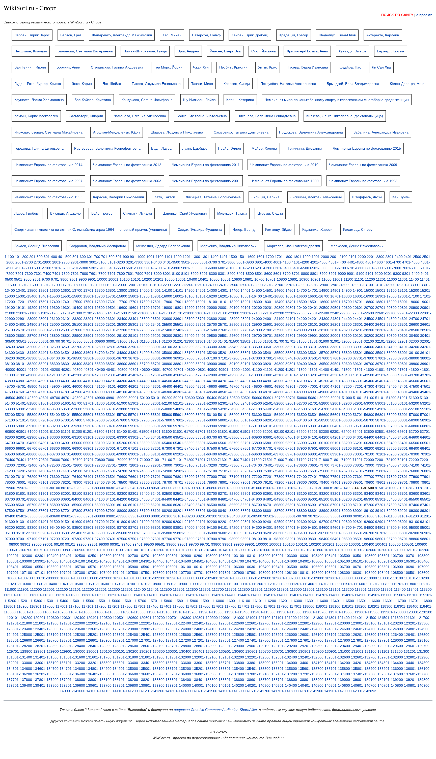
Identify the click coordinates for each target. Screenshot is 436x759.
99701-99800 (210, 544)
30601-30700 (49, 341)
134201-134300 (363, 663)
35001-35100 (184, 353)
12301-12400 (205, 285)
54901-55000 (386, 409)
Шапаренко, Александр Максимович (122, 35)
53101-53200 (408, 403)
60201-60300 (296, 426)
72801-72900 (139, 465)
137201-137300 (310, 674)
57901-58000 (206, 420)
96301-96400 (296, 533)
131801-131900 (152, 657)
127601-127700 (310, 640)
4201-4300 (319, 262)
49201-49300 (386, 392)
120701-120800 (178, 618)
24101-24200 (296, 319)
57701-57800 (161, 420)
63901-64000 (273, 437)
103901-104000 (46, 561)
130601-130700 (258, 651)
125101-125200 (72, 635)
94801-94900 (386, 527)
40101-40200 (49, 370)
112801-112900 (263, 589)
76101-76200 (26, 477)
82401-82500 (161, 493)
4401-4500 (355, 262)
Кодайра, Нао (350, 67)
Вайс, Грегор (102, 213)
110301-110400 (44, 584)
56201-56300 (251, 415)
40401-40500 (116, 370)
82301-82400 (139, 493)
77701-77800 (386, 477)
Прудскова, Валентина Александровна (311, 132)
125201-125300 (99, 635)
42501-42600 (161, 375)
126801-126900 (99, 640)
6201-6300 (263, 268)
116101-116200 (263, 601)
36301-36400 (49, 358)
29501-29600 (228, 336)
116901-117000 (42, 606)
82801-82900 (251, 493)
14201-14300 (206, 290)
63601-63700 (206, 437)
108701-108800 (46, 578)
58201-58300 (273, 420)
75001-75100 (206, 471)
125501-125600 (178, 635)
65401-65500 (184, 443)
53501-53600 (71, 409)
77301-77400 (296, 477)
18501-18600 (318, 302)
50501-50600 (251, 398)
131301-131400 (19, 657)
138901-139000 (337, 680)
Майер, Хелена (264, 148)
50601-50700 (274, 398)
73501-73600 (296, 465)
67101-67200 (139, 448)
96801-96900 (408, 533)
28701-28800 (49, 336)
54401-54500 (273, 409)
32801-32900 (116, 347)
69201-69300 (184, 454)
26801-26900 (49, 330)
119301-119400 (237, 612)
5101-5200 (61, 268)
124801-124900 (416, 629)
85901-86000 (94, 505)
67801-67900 (296, 448)
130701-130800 (284, 651)
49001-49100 (341, 392)
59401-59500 (116, 426)
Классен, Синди (237, 84)
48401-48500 (206, 392)
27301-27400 (161, 330)
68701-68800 (71, 454)
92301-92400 (251, 522)
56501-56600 (318, 415)
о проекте (424, 15)
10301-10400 (186, 279)
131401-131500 (46, 657)
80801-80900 (229, 488)
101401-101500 (231, 550)
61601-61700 (183, 432)
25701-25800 (228, 324)
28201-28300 (363, 330)
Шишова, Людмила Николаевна (177, 132)
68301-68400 (408, 448)
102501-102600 (99, 556)
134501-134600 (19, 669)
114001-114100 (145, 595)
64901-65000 (71, 443)
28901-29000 (94, 336)
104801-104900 (284, 561)
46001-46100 (94, 386)
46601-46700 (228, 386)
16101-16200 (206, 296)
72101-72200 (408, 460)
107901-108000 (257, 573)
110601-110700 (122, 584)
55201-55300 (26, 415)
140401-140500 (310, 685)
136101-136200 (19, 674)
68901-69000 (116, 454)
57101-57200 (26, 420)
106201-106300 (231, 567)
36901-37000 (184, 358)
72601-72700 (94, 465)
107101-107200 (46, 573)
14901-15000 (363, 290)
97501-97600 (139, 539)
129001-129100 (257, 646)
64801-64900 (49, 443)
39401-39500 (318, 364)
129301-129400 (337, 646)
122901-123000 (337, 623)
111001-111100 (226, 584)
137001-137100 (257, 674)
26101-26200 (318, 324)
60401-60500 (341, 426)
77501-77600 (341, 477)
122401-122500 (204, 623)
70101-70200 (386, 454)
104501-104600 (204, 561)
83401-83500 (386, 493)
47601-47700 (26, 392)
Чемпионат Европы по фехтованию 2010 (284, 165)
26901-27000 (71, 330)
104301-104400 (152, 561)
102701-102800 (152, 556)
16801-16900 (363, 296)
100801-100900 (72, 550)
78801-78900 (206, 482)
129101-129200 (284, 646)
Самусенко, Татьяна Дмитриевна (241, 132)
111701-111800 (404, 584)
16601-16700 (318, 296)
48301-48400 (184, 392)
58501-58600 (341, 420)
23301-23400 (116, 319)
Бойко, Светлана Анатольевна (202, 116)
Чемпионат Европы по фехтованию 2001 (206, 181)
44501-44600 (184, 381)
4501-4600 (374, 262)
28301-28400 (386, 330)
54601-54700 (318, 409)
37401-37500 (296, 358)
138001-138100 (99, 680)
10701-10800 (276, 279)
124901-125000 (19, 635)
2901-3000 (79, 262)
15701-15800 (116, 296)
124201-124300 (257, 629)
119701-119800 (341, 612)
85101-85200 (341, 499)
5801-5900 (190, 268)
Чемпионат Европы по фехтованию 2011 (206, 165)
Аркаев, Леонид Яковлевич (36, 246)
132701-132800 (390, 657)
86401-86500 (206, 505)
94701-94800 (363, 527)
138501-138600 (231, 680)
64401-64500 (386, 437)
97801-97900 (206, 539)
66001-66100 (318, 443)
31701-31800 (296, 341)
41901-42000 (26, 375)
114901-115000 (379, 595)
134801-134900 (99, 669)
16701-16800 (341, 296)
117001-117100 (68, 606)
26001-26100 (296, 324)
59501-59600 (139, 426)
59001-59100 (26, 426)
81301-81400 (340, 488)
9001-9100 (355, 274)
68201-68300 (386, 448)
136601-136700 (152, 674)
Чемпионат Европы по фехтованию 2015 (367, 148)
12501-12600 (250, 285)
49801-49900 (94, 398)
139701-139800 (125, 685)
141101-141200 (125, 691)
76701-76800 (161, 477)
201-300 (36, 257)
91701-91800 (116, 522)
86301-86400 (184, 505)
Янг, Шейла (111, 84)
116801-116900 (16, 606)
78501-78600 (139, 482)
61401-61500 (138, 432)
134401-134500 (416, 663)
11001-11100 (343, 279)
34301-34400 (26, 353)
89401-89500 (27, 516)
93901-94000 (184, 527)
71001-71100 (161, 460)
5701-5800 (171, 268)
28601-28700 (26, 336)
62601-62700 (408, 432)
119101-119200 (185, 612)
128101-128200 (19, 646)
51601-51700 (71, 403)
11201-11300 (386, 279)
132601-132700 (363, 657)
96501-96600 (341, 533)
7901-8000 (153, 274)
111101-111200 (251, 584)
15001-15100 (386, 290)
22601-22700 (385, 313)
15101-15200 (408, 290)
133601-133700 (204, 663)
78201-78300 (71, 482)
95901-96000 (206, 533)
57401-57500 (94, 420)
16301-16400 (251, 296)
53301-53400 (26, 409)
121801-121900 (46, 623)
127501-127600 (284, 640)
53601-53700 (94, 409)
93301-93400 (49, 527)
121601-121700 (416, 618)
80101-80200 (72, 488)
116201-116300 (289, 601)
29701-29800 (273, 336)
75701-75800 (363, 471)
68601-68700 (49, 454)
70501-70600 (49, 460)
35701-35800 (341, 353)
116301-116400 (315, 601)
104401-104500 (178, 561)
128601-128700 (152, 646)
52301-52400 (228, 403)
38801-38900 (184, 364)
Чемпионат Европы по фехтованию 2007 (48, 181)
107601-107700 (178, 573)
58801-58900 (408, 420)
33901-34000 (363, 347)
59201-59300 (71, 426)
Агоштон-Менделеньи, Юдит (116, 132)
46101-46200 (116, 386)
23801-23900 (228, 319)
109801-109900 (338, 578)
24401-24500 (363, 319)
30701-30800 (72, 341)
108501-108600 (416, 573)
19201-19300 (49, 308)
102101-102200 (416, 550)
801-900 (122, 257)
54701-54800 (341, 409)
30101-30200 (363, 336)
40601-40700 (161, 370)
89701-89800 (94, 516)
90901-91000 (363, 516)
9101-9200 (374, 274)
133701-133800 (231, 663)
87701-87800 (71, 511)
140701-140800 (390, 685)
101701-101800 (310, 550)
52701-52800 (318, 403)
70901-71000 (139, 460)
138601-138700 (257, 680)
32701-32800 (94, 347)
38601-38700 (139, 364)
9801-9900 (78, 279)
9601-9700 (41, 279)
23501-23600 (161, 319)
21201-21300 (71, 313)
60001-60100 (251, 426)
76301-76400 (71, 477)
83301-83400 (363, 493)
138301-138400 (178, 680)
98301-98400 (318, 539)
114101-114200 (171, 595)
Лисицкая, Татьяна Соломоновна (213, 197)
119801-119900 (367, 612)
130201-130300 (152, 651)
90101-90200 (184, 516)
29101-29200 (139, 336)
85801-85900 (71, 505)
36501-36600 (94, 358)
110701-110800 (148, 584)
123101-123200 (390, 623)
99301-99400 (120, 544)
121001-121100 (257, 618)
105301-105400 (416, 561)
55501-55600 (94, 415)
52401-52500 (251, 403)
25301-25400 (139, 324)
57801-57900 (184, 420)
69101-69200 (161, 454)
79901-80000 (27, 488)
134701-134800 (72, 669)
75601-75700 (341, 471)
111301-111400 (302, 584)
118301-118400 (405, 606)
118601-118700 (55, 612)
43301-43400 (341, 375)
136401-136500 (99, 674)
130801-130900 (311, 651)
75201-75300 (251, 471)
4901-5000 (24, 268)
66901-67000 (94, 448)
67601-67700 (251, 448)
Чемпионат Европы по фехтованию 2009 (363, 165)
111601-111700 (378, 584)
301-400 (50, 257)
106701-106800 (363, 567)
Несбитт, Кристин (233, 67)
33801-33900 (341, 347)
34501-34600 (71, 353)
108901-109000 (99, 578)
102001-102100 (390, 550)
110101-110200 (416, 578)
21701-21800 (183, 313)
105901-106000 (152, 567)
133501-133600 (178, 663)
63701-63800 (228, 437)
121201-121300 (310, 618)
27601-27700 (228, 330)
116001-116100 (237, 601)
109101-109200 (152, 578)
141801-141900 (310, 691)
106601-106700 (337, 567)
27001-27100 (94, 330)
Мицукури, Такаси (232, 213)
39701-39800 (386, 364)
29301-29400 (184, 336)
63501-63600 (184, 437)
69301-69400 (206, 454)
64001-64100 (296, 437)
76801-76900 (184, 477)
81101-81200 (296, 488)
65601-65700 (228, 443)
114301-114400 (223, 595)
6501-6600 (319, 268)
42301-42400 (116, 375)
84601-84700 (228, 499)
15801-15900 (139, 296)
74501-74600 (94, 471)
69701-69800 (296, 454)
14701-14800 (318, 290)
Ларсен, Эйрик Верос (32, 35)
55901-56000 (184, 415)
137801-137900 (46, 680)
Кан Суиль (401, 197)
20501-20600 (341, 308)
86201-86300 (161, 505)
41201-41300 (296, 370)
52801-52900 (341, 403)
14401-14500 (251, 290)
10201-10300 (164, 279)
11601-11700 (49, 285)
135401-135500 (257, 669)
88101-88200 (161, 511)
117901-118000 (301, 606)
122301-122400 (178, 623)
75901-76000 (408, 471)
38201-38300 (49, 364)
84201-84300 (139, 499)
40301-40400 (94, 370)
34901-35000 (161, 353)
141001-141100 (99, 691)
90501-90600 (274, 516)
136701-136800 (178, 674)
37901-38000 (408, 358)
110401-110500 (70, 584)
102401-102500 (72, 556)
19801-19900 (184, 308)
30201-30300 (386, 336)
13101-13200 (384, 285)
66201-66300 (363, 443)
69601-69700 (273, 454)
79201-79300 (296, 482)
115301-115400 (55, 601)
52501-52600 (273, 403)
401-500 (64, 257)
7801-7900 (134, 274)
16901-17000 (386, 296)
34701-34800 (116, 353)
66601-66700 (26, 448)
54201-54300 (228, 409)
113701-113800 (68, 595)
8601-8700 (282, 274)
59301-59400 (94, 426)
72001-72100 (385, 460)
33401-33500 (251, 347)
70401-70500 (27, 460)
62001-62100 (273, 432)
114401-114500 (249, 595)
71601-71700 (296, 460)
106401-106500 (284, 567)
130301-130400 (178, 651)
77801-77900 (408, 477)
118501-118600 (29, 612)
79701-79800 (408, 482)
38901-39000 (206, 364)
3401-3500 (171, 262)
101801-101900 (337, 550)
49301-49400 (408, 392)
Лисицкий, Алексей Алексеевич (316, 197)
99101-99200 (76, 544)
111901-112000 (29, 589)
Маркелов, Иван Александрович (293, 246)
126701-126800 (72, 640)
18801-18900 (386, 302)
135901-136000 (390, 669)
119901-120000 (393, 612)
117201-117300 (119, 606)
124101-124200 (231, 629)
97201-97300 (71, 539)
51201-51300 (408, 398)
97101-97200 (49, 539)
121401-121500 (363, 618)
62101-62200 (296, 432)
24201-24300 (318, 319)
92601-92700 (318, 522)
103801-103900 (19, 561)
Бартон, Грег (70, 35)
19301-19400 (71, 308)
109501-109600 (258, 578)
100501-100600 (414, 544)
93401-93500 (71, 527)
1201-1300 (191, 257)
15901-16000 (161, 296)
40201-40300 (72, 370)
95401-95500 (94, 533)
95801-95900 (184, 533)
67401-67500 (206, 448)
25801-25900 (251, 324)
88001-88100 (139, 511)
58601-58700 (363, 420)
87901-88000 (116, 511)
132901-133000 (19, 663)
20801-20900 (408, 308)
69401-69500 (228, 454)
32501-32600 (49, 347)
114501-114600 (275, 595)
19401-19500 (94, 308)
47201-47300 (363, 386)
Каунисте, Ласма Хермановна (39, 100)
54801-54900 (363, 409)
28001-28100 (318, 330)
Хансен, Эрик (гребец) (249, 35)
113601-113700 (42, 595)
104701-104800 (257, 561)
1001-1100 (155, 257)
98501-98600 (363, 539)
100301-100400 (361, 544)
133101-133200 (72, 663)
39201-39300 (273, 364)
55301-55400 (49, 415)
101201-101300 (178, 550)
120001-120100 (419, 612)
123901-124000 (178, 629)
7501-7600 (79, 274)
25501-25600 (184, 324)
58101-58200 (251, 420)
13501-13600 (49, 290)
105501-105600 (46, 567)
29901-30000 (318, 336)
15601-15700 (94, 296)
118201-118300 (379, 606)
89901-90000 (139, 516)
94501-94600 (318, 527)
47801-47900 (71, 392)
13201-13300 (407, 285)
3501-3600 (190, 262)
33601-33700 (296, 347)
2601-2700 (24, 262)
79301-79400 (318, 482)
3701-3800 (226, 262)
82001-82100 (71, 493)
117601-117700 (223, 606)
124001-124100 (204, 629)
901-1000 (137, 257)
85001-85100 (318, 499)
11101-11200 (364, 279)
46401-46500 (184, 386)
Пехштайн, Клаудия (30, 51)
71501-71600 (273, 460)
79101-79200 (273, 482)
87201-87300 (386, 505)
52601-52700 (296, 403)
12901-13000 (339, 285)
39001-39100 (228, 364)
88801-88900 (318, 511)
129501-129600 (390, 646)
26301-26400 (363, 324)
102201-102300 (19, 556)
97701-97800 (184, 539)
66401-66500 (408, 443)
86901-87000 (318, 505)
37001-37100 (206, 358)
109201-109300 (179, 578)
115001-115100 (405, 595)
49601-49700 (49, 398)
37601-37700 (341, 358)
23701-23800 (206, 319)
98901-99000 (31, 544)
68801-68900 (94, 454)
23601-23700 (184, 319)
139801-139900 (152, 685)
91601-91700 (94, 522)
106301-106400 (257, 567)
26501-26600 (408, 324)
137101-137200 (284, 674)
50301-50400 (206, 398)
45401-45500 (386, 381)
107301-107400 (99, 573)
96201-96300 (273, 533)
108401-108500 (390, 573)
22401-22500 (340, 313)
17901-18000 (184, 302)
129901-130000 (72, 651)
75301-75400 (273, 471)
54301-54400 (251, 409)
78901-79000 (228, 482)
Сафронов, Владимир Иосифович (97, 246)
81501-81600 (385, 488)
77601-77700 (363, 477)
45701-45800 (26, 386)
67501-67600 (228, 448)
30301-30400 (408, 336)
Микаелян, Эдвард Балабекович (163, 246)
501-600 (79, 257)
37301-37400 (273, 358)
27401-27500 (184, 330)
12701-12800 (295, 285)
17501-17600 (94, 302)
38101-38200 (26, 364)
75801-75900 (386, 471)
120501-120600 (125, 618)
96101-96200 (251, 533)
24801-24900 (26, 324)
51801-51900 (116, 403)
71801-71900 (340, 460)
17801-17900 (161, 302)
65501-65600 (206, 443)
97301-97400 (94, 539)
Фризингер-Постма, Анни (307, 51)
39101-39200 (251, 364)
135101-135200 (178, 669)
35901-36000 (386, 353)
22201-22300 (296, 313)
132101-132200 (231, 657)
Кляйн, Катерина (240, 100)
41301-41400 (318, 370)
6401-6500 (300, 268)
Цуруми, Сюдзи (270, 213)
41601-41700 (385, 370)
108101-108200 (310, 573)
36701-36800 (139, 358)
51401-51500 (26, 403)
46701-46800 (251, 386)
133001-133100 (46, 663)
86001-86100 (116, 505)
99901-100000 (256, 544)
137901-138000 (72, 680)
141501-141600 (231, 691)
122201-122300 (152, 623)
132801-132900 (416, 657)
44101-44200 (94, 381)
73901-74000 (386, 465)
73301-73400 (251, 465)
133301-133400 (125, 663)
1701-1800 (283, 257)
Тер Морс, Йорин (168, 67)
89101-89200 (386, 511)
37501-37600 (318, 358)
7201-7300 (24, 274)
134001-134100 (310, 663)
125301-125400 (125, 635)
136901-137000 (231, 674)
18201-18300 (251, 302)
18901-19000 (408, 302)
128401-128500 (99, 646)
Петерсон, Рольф (206, 35)
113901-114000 (119, 595)
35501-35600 (296, 353)
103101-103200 (257, 556)
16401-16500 (273, 296)
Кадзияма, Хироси (317, 229)
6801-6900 (374, 268)
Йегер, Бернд (243, 229)
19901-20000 (206, 308)
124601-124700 (363, 629)
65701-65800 (251, 443)
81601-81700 (408, 488)
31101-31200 (161, 341)
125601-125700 (204, 635)
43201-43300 (318, 375)
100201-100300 (335, 544)
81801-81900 (26, 493)
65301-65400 (161, 443)
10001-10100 (119, 279)
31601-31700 (273, 341)
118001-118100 (327, 606)
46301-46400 (161, 386)
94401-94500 (296, 527)
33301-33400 (228, 347)
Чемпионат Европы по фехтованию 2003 (127, 181)
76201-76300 (49, 477)
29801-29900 (296, 336)
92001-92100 (184, 522)
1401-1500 (228, 257)
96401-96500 (318, 533)
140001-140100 (204, 685)
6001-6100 (226, 268)
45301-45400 (363, 381)
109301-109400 (205, 578)
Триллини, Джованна (305, 148)
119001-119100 (159, 612)
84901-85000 (296, 499)
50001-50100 (139, 398)
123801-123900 (152, 629)
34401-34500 (49, 353)
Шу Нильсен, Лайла (199, 100)
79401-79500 (341, 482)
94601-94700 (341, 527)
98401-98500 (341, 539)
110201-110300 (18, 584)
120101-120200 (19, 618)
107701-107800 (204, 573)
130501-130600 (231, 651)
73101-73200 (206, 465)
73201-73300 (228, 465)
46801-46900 (273, 386)
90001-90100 (161, 516)
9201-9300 (392, 274)
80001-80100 (49, 488)
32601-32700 (71, 347)
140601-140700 (363, 685)
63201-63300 (116, 437)
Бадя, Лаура (161, 148)
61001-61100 (49, 432)
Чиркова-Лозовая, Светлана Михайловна (48, 132)
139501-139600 (72, 685)
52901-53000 (363, 403)
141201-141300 (151, 691)
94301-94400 (273, 527)
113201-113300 (367, 589)
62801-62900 (26, 437)
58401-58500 (318, 420)
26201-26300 (341, 324)
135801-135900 (363, 669)
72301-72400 (26, 465)
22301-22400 (318, 313)
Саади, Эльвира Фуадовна (200, 229)
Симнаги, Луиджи (137, 213)
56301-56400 (273, 415)
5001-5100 (42, 268)
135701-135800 (337, 669)
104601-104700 (231, 561)
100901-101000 (99, 550)
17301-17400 (49, 302)
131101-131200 (390, 651)
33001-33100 (161, 347)
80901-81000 (251, 488)
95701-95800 (161, 533)
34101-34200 (408, 347)
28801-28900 (71, 336)
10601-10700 (253, 279)
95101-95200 (26, 533)
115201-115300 (29, 601)
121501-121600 (390, 618)
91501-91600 (71, 522)
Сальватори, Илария (86, 116)
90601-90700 (296, 516)
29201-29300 (161, 336)
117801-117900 (275, 606)
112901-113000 (289, 589)
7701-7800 (116, 274)
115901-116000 (211, 601)
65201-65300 (139, 443)
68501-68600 (26, 454)
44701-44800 (228, 381)
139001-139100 (363, 680)
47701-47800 (49, 392)
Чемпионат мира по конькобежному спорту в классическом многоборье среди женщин (337, 100)
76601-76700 (139, 477)
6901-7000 (392, 268)
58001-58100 (228, 420)
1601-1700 (265, 257)
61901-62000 (251, 432)
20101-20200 (251, 308)
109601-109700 (285, 578)
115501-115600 (107, 601)
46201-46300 (139, 386)
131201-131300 (416, 651)
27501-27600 (206, 330)
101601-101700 (284, 550)
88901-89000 (341, 511)
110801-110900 (174, 584)
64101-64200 (318, 437)
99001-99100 (53, 544)
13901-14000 (139, 290)
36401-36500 (71, 358)
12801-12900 (317, 285)
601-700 (93, 257)
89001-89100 (363, 511)
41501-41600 (363, 370)
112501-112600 (185, 589)
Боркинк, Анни (68, 67)
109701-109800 (311, 578)
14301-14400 (228, 290)
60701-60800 (408, 426)
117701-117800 (249, 606)
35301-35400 (251, 353)
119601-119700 (315, 612)
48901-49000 (318, 392)
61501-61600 (161, 432)
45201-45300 (341, 381)
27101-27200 (116, 330)
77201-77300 (273, 477)
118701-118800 (81, 612)
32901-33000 (139, 347)
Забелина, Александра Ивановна (380, 132)
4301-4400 (337, 262)
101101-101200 (151, 550)
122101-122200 (125, 623)
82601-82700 (206, 493)
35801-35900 (363, 353)
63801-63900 (251, 437)
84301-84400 (161, 499)
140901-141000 (72, 691)
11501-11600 (27, 285)
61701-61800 (206, 432)
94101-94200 (228, 527)
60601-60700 (386, 426)
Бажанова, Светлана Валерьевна (85, 51)
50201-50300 (184, 398)
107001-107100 (19, 573)
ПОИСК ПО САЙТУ (397, 15)
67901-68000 (318, 448)
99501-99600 (165, 544)
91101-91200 (408, 516)
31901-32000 (340, 341)
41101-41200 (273, 370)
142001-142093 (363, 691)
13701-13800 (94, 290)
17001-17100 (408, 296)
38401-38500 (94, 364)
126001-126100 (310, 635)
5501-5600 (134, 268)
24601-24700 (408, 319)
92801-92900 (363, 522)
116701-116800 (419, 601)
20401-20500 (318, 308)
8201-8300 (208, 274)
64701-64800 (26, 443)
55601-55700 (116, 415)
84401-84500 (184, 499)
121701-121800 (19, 623)
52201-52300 (206, 403)
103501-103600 (363, 556)
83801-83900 (49, 499)
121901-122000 (72, 623)
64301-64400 (363, 437)
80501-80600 (161, 488)
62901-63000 (49, 437)
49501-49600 (27, 398)
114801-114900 (353, 595)
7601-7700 (97, 274)
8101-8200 (190, 274)
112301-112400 (133, 589)
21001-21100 (26, 313)
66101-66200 (341, 443)
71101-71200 (183, 460)
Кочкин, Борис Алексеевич (36, 116)
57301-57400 (71, 420)
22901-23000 (26, 319)
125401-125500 (152, 635)
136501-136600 (125, 674)
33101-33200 (184, 347)
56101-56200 (228, 415)
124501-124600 (337, 629)
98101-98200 (273, 539)
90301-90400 (229, 516)
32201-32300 (408, 341)
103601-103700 (390, 556)
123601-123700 (99, 629)
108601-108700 (20, 578)
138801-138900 (310, 680)
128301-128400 (72, 646)
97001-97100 (26, 539)
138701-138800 (284, 680)
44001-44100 (71, 381)
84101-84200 (116, 499)
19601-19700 (139, 308)
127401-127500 (257, 640)
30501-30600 (27, 341)
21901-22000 (228, 313)
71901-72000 (363, 460)
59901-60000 (228, 426)
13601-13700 (71, 290)
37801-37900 (386, 358)
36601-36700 (116, 358)
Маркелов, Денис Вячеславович (357, 246)
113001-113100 (315, 589)
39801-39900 (408, 364)
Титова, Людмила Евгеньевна (156, 84)
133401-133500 (152, 663)
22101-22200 (273, 313)
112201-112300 (107, 589)
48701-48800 (273, 392)
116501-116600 (367, 601)
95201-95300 (49, 533)
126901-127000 (125, 640)
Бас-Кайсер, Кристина (92, 100)
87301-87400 (408, 505)
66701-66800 (49, 448)
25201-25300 (116, 324)
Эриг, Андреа (188, 51)
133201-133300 (99, 663)
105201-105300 (390, 561)
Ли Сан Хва (381, 67)
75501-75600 (318, 471)
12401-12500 (227, 285)
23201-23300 (94, 319)
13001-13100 (362, 285)
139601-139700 (99, 685)
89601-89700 (72, 516)
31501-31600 (251, 341)
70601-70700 (72, 460)
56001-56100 (206, 415)
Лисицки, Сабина (265, 197)
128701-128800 (178, 646)
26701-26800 (26, 330)
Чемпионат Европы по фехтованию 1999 (285, 181)
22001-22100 (251, 313)
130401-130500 (205, 651)
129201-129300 (310, 646)
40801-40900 (206, 370)
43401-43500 (363, 375)
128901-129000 (231, 646)
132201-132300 (257, 657)
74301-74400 (49, 471)
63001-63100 (71, 437)
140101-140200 (231, 685)
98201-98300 (296, 539)
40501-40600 (139, 370)
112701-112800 (237, 589)
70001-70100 (363, 454)
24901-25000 (49, 324)
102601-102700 (125, 556)
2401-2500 (412, 257)
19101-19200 (26, 308)
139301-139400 (19, 685)
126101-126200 (337, 635)
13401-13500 (26, 290)
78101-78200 (49, 482)
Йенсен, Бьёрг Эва (225, 51)
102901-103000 (204, 556)
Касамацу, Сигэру (357, 229)
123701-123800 (125, 629)
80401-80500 (139, 488)
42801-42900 (228, 375)
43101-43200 (296, 375)
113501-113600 (16, 595)
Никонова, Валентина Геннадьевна (266, 116)
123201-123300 (416, 623)
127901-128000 (390, 640)
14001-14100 (161, 290)
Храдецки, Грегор (293, 35)
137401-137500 (363, 674)
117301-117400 (145, 606)
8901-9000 (337, 274)
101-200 (21, 257)
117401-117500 (171, 606)
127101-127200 (178, 640)
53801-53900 (139, 409)
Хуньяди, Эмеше (352, 51)
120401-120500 (99, 618)
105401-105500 (19, 567)
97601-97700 (161, 539)
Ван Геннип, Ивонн (30, 67)
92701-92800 (341, 522)
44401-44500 (161, 381)
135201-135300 (204, 669)
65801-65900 (273, 443)
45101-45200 (318, 381)
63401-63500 (161, 437)
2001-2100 (338, 257)
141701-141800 (284, 691)
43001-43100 (273, 375)
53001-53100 (386, 403)
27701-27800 (251, 330)
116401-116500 (341, 601)
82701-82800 (228, 493)
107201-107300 (72, 573)
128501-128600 (125, 646)
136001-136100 (416, 669)
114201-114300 (197, 595)
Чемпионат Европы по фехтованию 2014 (48, 165)
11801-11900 (93, 285)
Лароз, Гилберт (27, 213)
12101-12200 (160, 285)
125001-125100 (46, 635)
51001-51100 (363, 398)
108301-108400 (363, 573)
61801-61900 (228, 432)
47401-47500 (408, 386)
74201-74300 (26, 471)
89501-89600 (49, 516)
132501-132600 (337, 657)
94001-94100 (206, 527)
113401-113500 (419, 589)
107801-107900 (231, 573)
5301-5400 (97, 268)
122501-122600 (231, 623)
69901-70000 (341, 454)
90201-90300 (206, 516)
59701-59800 (184, 426)
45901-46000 (71, 386)
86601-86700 (251, 505)
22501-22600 (363, 313)
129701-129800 (19, 651)
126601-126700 (46, 640)
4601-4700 (392, 262)
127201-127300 (204, 640)
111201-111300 (276, 584)
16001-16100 (184, 296)
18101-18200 (228, 302)
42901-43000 (251, 375)
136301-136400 (72, 674)
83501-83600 (408, 493)
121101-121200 (284, 618)
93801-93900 (161, 527)
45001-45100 (296, 381)
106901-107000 (416, 567)
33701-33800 (318, 347)
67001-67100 (116, 448)
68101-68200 (363, 448)
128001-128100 (416, 640)
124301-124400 (284, 629)
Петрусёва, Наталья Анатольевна (288, 84)
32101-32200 (385, 341)
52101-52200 (184, 403)
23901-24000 (251, 319)
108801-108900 (73, 578)
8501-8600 (263, 274)
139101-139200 (390, 680)
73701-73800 (341, 465)
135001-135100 (152, 669)
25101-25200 (94, 324)
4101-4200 (300, 262)
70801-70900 (116, 460)
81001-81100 (273, 488)
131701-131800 (125, 657)
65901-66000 (296, 443)
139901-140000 (178, 685)
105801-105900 (125, 567)
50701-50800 (296, 398)
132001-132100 (204, 657)
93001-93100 (408, 522)
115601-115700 (133, 601)
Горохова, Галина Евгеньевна (39, 148)
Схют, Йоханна (263, 51)
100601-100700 (19, 550)
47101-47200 (341, 386)
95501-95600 (116, 533)
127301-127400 (231, 640)
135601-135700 (310, 669)
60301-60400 (318, 426)
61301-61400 (116, 432)
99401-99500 (143, 544)
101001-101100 (125, 550)
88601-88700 (273, 511)
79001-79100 (251, 482)
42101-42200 (71, 375)
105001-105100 (337, 561)
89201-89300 (408, 511)
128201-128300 (46, 646)
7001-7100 (411, 268)
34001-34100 (386, 347)
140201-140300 (257, 685)
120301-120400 (72, 618)
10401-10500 (209, 279)
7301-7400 (42, 274)
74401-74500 (71, 471)
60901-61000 (27, 432)
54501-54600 (296, 409)
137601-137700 (416, 674)
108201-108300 (337, 573)
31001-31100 (139, 341)
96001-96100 (228, 533)
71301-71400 (228, 460)
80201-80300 (94, 488)
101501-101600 (257, 550)
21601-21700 (161, 313)
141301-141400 (178, 691)
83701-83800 (26, 499)
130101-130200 (125, 651)
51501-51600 (49, 403)
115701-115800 (159, 601)
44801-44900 (251, 381)
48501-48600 (228, 392)
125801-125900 (257, 635)
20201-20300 (273, 308)
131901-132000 (178, 657)
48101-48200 (139, 392)
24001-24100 (273, 319)
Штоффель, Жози (367, 197)
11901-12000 (115, 285)
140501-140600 (337, 685)
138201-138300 (152, 680)
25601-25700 (206, 324)
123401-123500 (46, 629)
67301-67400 (184, 448)
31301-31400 (206, 341)
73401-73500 (273, 465)
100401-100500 (388, 544)
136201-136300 (46, 674)
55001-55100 (408, 409)
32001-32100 (363, 341)
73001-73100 (184, 465)
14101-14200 (184, 290)
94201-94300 (251, 527)
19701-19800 (161, 308)
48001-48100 (116, 392)
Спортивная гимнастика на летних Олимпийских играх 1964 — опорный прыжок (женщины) (90, 229)
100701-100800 (46, 550)
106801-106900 (390, 567)
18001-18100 (206, 302)
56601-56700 (341, 415)
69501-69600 (251, 454)
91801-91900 (139, 522)
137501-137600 (390, 674)
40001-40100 (27, 370)
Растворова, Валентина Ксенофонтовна (107, 148)
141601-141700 (257, 691)
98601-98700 (386, 539)
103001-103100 (231, 556)
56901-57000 (408, 415)
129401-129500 (363, 646)
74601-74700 (116, 471)
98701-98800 (408, 539)
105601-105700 (72, 567)
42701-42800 (206, 375)
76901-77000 (206, 477)
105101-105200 (363, 561)
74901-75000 (184, 471)
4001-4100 (282, 262)
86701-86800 (273, 505)
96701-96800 (386, 533)
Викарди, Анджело (65, 213)
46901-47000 (296, 386)
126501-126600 (19, 640)
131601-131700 (99, 657)
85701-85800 (49, 505)
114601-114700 (301, 595)
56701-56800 (363, 415)
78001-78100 (26, 482)
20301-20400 (296, 308)
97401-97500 (116, 539)
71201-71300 (206, 460)
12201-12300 (182, 285)
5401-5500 (116, 268)
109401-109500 (232, 578)
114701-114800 (327, 595)
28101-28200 (341, 330)
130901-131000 (337, 651)
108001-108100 (284, 573)
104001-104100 (72, 561)
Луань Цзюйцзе (194, 148)
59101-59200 (49, 426)
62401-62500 (363, 432)
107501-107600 (152, 573)
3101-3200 (116, 262)
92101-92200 (206, 522)
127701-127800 (337, 640)
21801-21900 (206, 313)
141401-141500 (204, 691)
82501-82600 (184, 493)
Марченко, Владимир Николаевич (228, 246)
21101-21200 (49, 313)
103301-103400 (310, 556)
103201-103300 (284, 556)
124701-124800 (390, 629)
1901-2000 (320, 257)
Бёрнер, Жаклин (390, 51)
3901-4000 (263, 262)
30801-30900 (94, 341)
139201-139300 (416, 680)
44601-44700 (206, 381)
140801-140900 (416, 685)
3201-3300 (134, 262)
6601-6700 (337, 268)
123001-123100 (363, 623)
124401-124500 (310, 629)
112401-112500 (159, 589)
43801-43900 (26, 381)
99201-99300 (98, 544)
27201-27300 (139, 330)
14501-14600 (273, 290)
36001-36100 (408, 353)
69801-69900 (318, 454)
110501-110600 (96, 584)
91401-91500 (49, 522)
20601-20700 (363, 308)
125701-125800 (231, 635)
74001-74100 (408, 465)
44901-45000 (273, 381)
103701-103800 (416, 556)
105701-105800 (99, 567)
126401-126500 (416, 635)
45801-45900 (49, 386)
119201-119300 (211, 612)
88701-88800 (296, 511)
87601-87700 (49, 511)
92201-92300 (228, 522)
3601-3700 (208, 262)
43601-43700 (408, 375)
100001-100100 (282, 544)
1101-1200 (173, 257)
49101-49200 (363, 392)
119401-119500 (263, 612)
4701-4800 (411, 262)
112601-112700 (211, 589)
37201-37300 (251, 358)
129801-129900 (46, 651)
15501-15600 (71, 296)
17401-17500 (71, 302)
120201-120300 (46, 618)
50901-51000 (341, 398)
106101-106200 (204, 567)
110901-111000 (200, 584)
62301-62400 (340, 432)
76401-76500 (94, 477)
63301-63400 (139, 437)
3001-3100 (97, 262)
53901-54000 (161, 409)
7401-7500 (61, 274)
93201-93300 (26, 527)
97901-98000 (228, 539)
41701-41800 (408, 370)
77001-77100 (228, 477)
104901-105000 (310, 561)
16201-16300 (228, 296)
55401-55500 (71, 415)
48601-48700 (251, 392)
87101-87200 (363, 505)
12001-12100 (137, 285)
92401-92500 (273, 522)
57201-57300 (49, 420)
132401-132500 (310, 657)
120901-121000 (231, 618)
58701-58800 (386, 420)
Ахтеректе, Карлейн (382, 35)
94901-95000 (408, 527)
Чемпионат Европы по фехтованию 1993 (48, 197)
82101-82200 (94, 493)
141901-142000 (337, 691)
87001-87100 (341, 505)
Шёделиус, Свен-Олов (337, 35)
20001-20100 (228, 308)
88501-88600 (251, 511)
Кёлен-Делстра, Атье (407, 84)
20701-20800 (386, 308)
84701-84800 (251, 499)
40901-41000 (229, 370)
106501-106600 (310, 567)
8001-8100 (171, 274)
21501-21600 (138, 313)
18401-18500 (296, 302)
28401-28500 (408, 330)
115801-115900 (185, 601)
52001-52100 (161, 403)
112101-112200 (81, 589)
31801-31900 (318, 341)
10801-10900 (298, 279)
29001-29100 (116, 336)
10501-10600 (231, 279)
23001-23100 (49, 319)
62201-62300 (318, 432)
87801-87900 (94, 511)
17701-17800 (139, 302)
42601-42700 (184, 375)
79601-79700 (386, 482)
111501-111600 (353, 584)
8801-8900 (319, 274)
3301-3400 (153, 262)
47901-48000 (94, 392)
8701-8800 (300, 274)
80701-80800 (206, 488)
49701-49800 (72, 398)
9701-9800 (59, 279)
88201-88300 (184, 511)
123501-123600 (72, 629)
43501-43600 (386, 375)
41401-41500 (340, 370)
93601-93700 (116, 527)
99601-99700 (188, 544)
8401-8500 (245, 274)
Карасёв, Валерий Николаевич (118, 197)
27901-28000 (296, 330)
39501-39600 (341, 364)
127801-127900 (363, 640)
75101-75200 (228, 471)
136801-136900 (204, 674)
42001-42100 (49, 375)
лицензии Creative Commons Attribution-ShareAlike (215, 710)
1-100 (9, 257)
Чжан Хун (201, 67)
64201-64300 (341, 437)
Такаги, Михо (202, 84)
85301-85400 (386, 499)
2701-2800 (42, 262)
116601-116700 (393, 601)
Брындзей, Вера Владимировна (353, 84)
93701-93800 (139, 527)
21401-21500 (116, 313)
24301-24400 (341, 319)
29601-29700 (251, 336)
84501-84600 (206, 499)
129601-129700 (416, 646)
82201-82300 (116, 493)
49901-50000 (116, 398)
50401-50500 (229, 398)
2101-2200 (357, 257)
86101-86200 (139, 505)
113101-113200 (341, 589)
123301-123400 (19, 629)
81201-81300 (318, 488)
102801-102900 (178, 556)
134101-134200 (337, 663)
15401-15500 (49, 296)
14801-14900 (341, 290)
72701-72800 (116, 465)
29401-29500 (206, 336)
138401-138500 (204, 680)
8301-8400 (226, 274)
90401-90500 (251, 516)
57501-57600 (116, 420)
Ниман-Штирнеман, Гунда (145, 51)
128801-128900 (204, 646)
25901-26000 (273, 324)
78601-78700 (161, 482)
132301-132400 (284, 657)
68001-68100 (341, 448)
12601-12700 (272, 285)
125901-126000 (284, 635)
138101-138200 (125, 680)
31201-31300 (183, 341)
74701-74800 (139, 471)
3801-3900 (245, 262)
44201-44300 (116, 381)
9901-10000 (97, 279)
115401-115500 (81, 601)
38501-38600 (116, 364)
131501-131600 (72, 657)
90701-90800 (319, 516)
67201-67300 (161, 448)
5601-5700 (153, 268)
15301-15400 (26, 296)
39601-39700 (363, 364)
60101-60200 (273, 426)
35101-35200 (206, 353)
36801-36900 (161, 358)
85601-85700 (26, 505)
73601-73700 (318, 465)
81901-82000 (49, 493)
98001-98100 (251, 539)
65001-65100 (94, 443)
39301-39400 (296, 364)
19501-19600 (116, 308)
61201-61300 (93, 432)
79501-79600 (363, 482)
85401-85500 (408, 499)
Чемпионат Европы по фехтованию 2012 (127, 165)
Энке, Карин (82, 84)
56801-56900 (386, 415)
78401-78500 (116, 482)
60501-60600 (363, 426)
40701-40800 (184, 370)
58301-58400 (296, 420)
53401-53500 (49, 409)
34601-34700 (94, 353)
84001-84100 (94, 499)
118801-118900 (107, 612)
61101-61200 (71, 432)
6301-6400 (282, 268)
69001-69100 (139, 454)
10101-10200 (141, 279)
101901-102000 (363, 550)
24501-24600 (386, 319)
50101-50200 (161, 398)
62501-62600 (385, 432)
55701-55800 (139, 415)
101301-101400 (204, 550)
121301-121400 (337, 618)
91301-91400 (26, 522)
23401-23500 (139, 319)
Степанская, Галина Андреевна (117, 67)
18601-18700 (341, 302)
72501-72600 (71, 465)
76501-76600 (116, 477)
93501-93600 (94, 527)
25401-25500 (161, 324)
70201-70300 (408, 454)
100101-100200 (308, 544)
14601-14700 (296, 290)
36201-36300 (26, 358)
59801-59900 (206, 426)
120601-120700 (152, 618)
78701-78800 (184, 482)
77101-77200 (251, 477)
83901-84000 (71, 499)
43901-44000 (49, 381)
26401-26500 (386, 324)
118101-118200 (353, 606)
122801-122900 (310, 623)
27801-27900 (273, 330)
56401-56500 (296, 415)
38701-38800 (161, 364)
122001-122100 (99, 623)
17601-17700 (116, 302)
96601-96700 (363, 533)
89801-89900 (116, 516)
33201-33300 (206, 347)
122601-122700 (257, 623)
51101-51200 (385, 398)
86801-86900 (296, 505)
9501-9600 (23, 279)
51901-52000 (139, 403)
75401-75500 (296, 471)
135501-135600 (284, 669)
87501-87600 (26, 511)
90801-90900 (341, 516)
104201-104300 (125, 561)
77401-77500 (318, 477)
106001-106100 (178, 567)
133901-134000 (284, 663)
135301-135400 (231, 669)
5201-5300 (79, 268)
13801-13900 (116, 290)
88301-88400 (206, 511)
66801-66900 (71, 448)
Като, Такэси (164, 197)
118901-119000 (133, 612)
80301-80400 (116, 488)
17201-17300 (26, 302)
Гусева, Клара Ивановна (308, 67)
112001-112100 (55, 589)
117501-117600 (197, 606)
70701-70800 (94, 460)
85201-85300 (363, 499)
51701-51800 (94, 403)
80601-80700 (184, 488)
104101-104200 (99, 561)
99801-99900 (233, 544)
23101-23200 (71, 319)
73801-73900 (363, 465)
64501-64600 (408, 437)
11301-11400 (408, 279)
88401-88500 (228, 511)
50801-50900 (319, 398)
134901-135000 (125, 669)
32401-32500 (26, 347)
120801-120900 (205, 618)
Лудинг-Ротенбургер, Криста (37, 84)
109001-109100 (126, 578)
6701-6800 (355, 268)
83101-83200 (318, 493)
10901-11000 (321, 279)
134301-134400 (390, 663)
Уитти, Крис (267, 67)
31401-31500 (228, 341)
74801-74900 (161, 471)
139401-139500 (46, 685)
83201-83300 (341, 493)
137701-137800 (19, 680)
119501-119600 (289, 612)
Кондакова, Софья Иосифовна (147, 100)
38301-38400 (71, 364)
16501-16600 (296, 296)
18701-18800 (363, 302)
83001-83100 (296, 493)
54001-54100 (184, 409)
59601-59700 (161, 426)
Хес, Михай (171, 35)
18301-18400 (273, 302)
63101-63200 (94, 437)
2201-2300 (375, 257)
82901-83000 (273, 493)
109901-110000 (364, 578)
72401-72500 (49, 465)
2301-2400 (394, 257)
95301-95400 (71, 533)
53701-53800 (116, 409)
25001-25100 (71, 324)
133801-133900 (257, 663)
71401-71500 (251, 460)
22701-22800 (408, 313)
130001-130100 (99, 651)
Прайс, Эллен (229, 148)
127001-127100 (152, 640)
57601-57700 (139, 420)
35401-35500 (273, 353)
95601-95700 (139, 533)
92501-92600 (296, 522)
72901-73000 (161, 465)
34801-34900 (139, 353)
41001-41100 (251, 370)
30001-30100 (341, 336)
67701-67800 (273, 448)
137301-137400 (337, 674)
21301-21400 (93, 313)
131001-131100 (363, 651)
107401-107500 (125, 573)
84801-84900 (273, 499)
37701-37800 (363, 358)
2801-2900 (61, 262)
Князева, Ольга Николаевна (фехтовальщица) (344, 116)
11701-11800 (71, 285)
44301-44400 (139, 381)
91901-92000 (161, 522)
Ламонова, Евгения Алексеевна (140, 116)
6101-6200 (245, 268)
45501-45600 (408, 381)
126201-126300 (363, 635)
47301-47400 (386, 386)
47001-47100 (318, 386)
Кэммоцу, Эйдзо (278, 229)
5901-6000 (208, 268)
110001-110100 (390, 578)
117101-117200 (93, 606)
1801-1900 (302, 257)
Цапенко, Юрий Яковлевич (184, 213)
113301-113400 (393, 589)
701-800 (108, 257)
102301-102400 (46, 556)
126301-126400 (390, 635)
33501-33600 (273, 347)
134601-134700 (46, 669)
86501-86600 (228, 505)
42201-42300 (94, 375)
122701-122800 (284, 623)
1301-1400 (210, 257)
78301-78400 (94, 482)
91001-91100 (386, 516)
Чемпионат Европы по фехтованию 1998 (363, 181)
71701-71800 (318, 460)
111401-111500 (327, 584)
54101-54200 (206, 409)
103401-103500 (337, 556)
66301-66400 (386, 443)
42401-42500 (139, 375)
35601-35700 (318, 353)
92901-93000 (386, 522)
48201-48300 (161, 392)
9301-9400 (411, 274)
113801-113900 (93, 595)
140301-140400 (284, 685)
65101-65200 (116, 443)
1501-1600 (246, 257)
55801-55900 (161, 415)
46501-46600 (206, 386)
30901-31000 (116, 341)
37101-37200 (228, 358)
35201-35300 (228, 353)
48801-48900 (296, 392)
